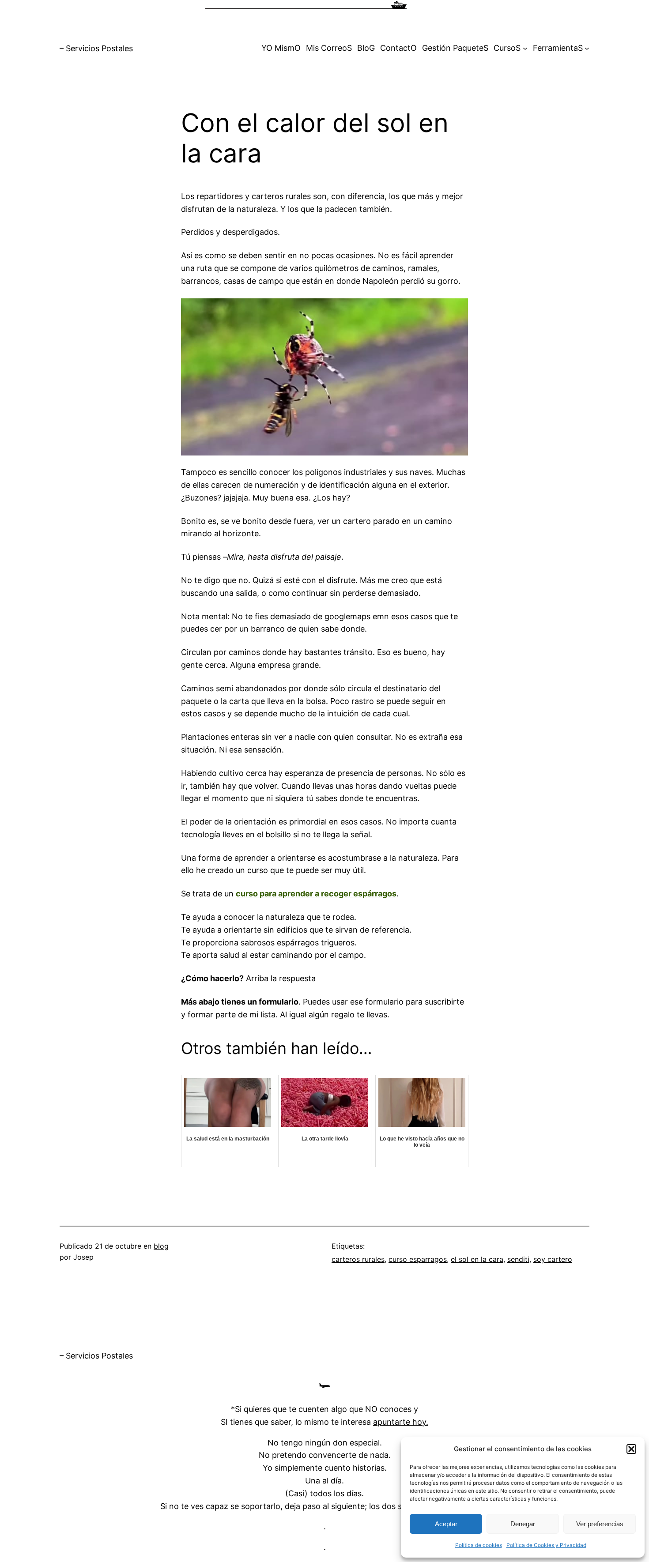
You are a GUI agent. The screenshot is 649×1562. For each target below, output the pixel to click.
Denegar (522, 1524)
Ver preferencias (599, 1524)
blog (161, 1246)
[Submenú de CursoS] (525, 48)
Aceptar (446, 1524)
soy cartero (552, 1259)
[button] (631, 1449)
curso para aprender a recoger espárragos (316, 893)
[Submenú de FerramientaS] (587, 48)
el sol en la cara (477, 1259)
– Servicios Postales (96, 48)
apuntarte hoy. (400, 1422)
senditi (518, 1259)
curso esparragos (418, 1259)
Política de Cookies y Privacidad (546, 1545)
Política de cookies (478, 1545)
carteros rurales (358, 1259)
